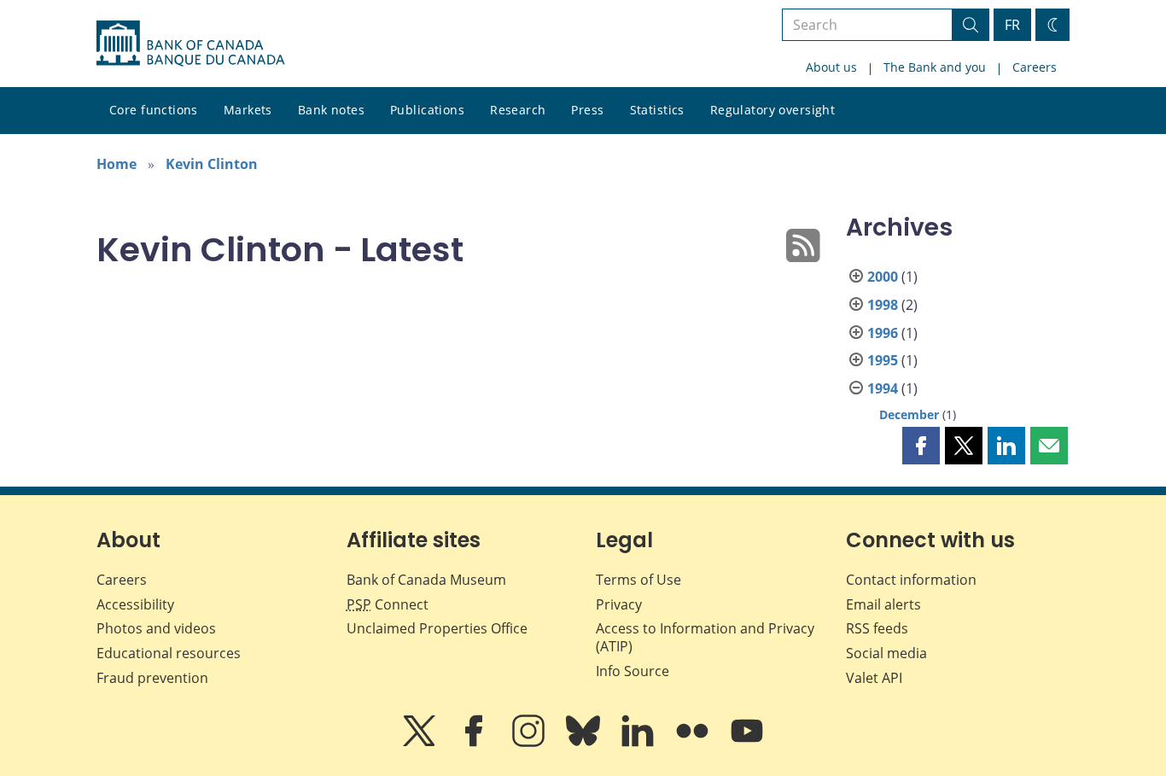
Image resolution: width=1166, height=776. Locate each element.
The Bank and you (934, 67)
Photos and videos (156, 628)
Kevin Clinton (212, 164)
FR (1012, 24)
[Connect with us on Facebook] (475, 742)
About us (831, 67)
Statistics (657, 110)
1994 (882, 388)
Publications (427, 110)
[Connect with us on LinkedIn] (639, 742)
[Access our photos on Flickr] (694, 742)
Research (517, 110)
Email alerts (883, 604)
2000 (882, 276)
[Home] (190, 43)
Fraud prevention (152, 677)
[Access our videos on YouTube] (746, 742)
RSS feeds (877, 628)
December (909, 414)
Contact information (911, 579)
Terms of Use (638, 579)
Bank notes (331, 110)
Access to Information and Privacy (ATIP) (705, 637)
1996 (882, 333)
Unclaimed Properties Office (437, 628)
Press (587, 110)
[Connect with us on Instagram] (530, 742)
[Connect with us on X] (421, 742)
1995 (882, 360)
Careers (1034, 67)
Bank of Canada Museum (426, 579)
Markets (248, 110)
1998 (882, 304)
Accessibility (135, 604)
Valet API (874, 677)
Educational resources (168, 653)
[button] (921, 445)
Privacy (619, 604)
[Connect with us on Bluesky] (584, 742)
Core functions (153, 110)
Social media (886, 653)
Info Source (632, 671)
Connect (388, 604)
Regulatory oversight (772, 110)
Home (116, 164)
